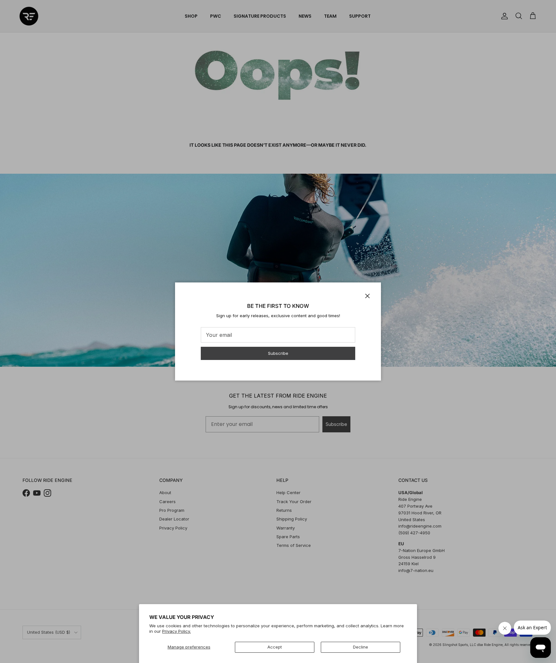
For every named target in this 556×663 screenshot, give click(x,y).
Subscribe (278, 353)
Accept (274, 646)
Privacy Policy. (176, 631)
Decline (360, 646)
